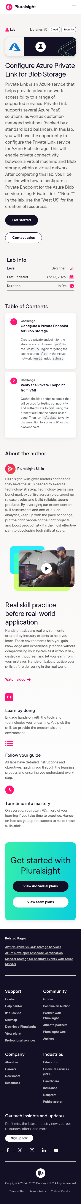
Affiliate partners (55, 1025)
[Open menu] (74, 7)
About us (11, 1062)
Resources (12, 1083)
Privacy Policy (38, 1191)
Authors (48, 1038)
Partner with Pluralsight (52, 1015)
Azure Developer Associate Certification (34, 953)
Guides (48, 999)
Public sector (52, 1101)
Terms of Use (17, 1191)
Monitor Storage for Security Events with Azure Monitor (39, 961)
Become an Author (56, 1006)
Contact (11, 999)
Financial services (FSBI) (56, 1071)
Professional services (20, 1040)
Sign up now (19, 1138)
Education (50, 1062)
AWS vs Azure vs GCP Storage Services (33, 947)
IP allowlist (13, 1013)
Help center (13, 1006)
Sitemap (11, 1020)
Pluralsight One (54, 1032)
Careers (10, 1069)
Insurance (50, 1088)
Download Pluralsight (20, 1026)
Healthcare (51, 1081)
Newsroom (12, 1076)
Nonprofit (50, 1095)
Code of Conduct (61, 1191)
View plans (13, 1033)
